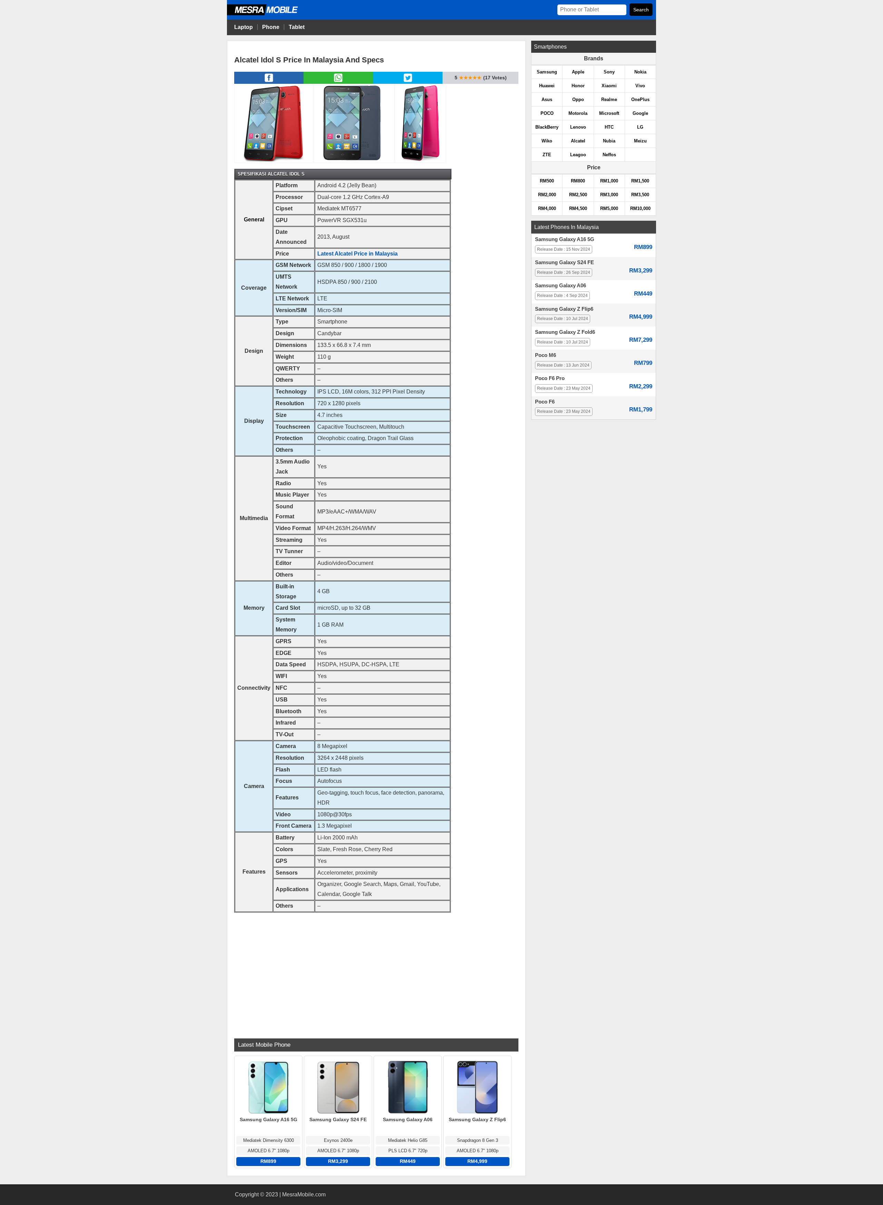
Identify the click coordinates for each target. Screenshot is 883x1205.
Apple (578, 71)
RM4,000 (547, 208)
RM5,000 (609, 208)
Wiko (547, 140)
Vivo (640, 85)
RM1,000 (609, 180)
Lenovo (578, 127)
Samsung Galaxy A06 (560, 285)
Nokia (640, 71)
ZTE (547, 154)
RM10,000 (640, 208)
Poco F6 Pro (550, 378)
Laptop (243, 27)
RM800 (578, 180)
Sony (609, 71)
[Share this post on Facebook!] (269, 81)
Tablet (297, 27)
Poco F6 (545, 402)
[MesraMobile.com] (270, 14)
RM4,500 (578, 208)
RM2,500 (578, 194)
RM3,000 (609, 194)
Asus (547, 99)
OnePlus (640, 99)
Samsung (547, 71)
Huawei (547, 85)
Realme (609, 99)
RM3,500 (640, 194)
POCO (547, 113)
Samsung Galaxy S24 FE (564, 262)
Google (640, 113)
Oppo (578, 99)
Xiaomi (609, 85)
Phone (270, 27)
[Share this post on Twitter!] (408, 81)
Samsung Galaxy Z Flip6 (564, 309)
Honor (578, 85)
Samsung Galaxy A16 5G (564, 239)
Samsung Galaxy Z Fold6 (565, 332)
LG (640, 127)
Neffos (609, 154)
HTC (609, 127)
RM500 (547, 180)
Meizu (640, 140)
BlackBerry (546, 127)
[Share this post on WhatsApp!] (338, 81)
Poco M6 (545, 355)
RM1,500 (640, 180)
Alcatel (578, 140)
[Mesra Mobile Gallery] (274, 123)
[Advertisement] (376, 971)
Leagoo (578, 154)
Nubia (609, 140)
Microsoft (609, 113)
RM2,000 (547, 194)
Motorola (577, 113)
